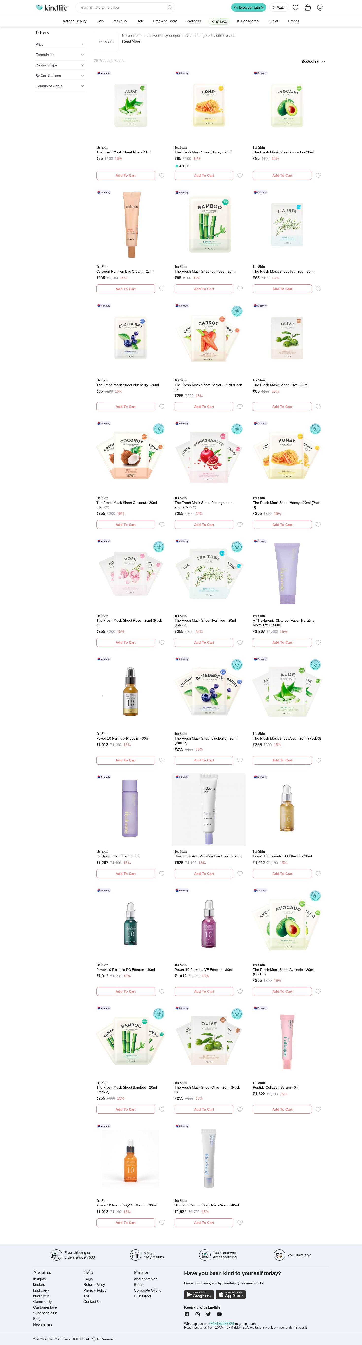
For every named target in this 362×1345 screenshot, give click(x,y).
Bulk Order (142, 1296)
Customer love (45, 1307)
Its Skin (102, 147)
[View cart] (308, 7)
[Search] (170, 7)
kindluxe (219, 21)
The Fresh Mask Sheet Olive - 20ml (280, 385)
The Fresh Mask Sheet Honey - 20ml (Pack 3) (286, 505)
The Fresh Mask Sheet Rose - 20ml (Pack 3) (129, 622)
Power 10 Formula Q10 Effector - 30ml (126, 1205)
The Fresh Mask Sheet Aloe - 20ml (123, 152)
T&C (87, 1296)
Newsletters (42, 1324)
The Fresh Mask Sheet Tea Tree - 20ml (283, 271)
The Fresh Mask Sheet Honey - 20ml (203, 152)
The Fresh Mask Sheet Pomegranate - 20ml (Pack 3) (205, 505)
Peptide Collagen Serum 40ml (276, 1087)
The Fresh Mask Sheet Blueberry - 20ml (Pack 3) (206, 740)
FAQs (88, 1279)
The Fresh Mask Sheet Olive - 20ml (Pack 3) (207, 1089)
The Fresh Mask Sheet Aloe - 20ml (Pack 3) (287, 738)
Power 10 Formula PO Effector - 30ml (125, 970)
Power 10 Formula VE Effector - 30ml (204, 970)
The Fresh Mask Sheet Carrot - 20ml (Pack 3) (208, 387)
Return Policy (94, 1285)
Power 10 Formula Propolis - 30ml (122, 738)
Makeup (120, 21)
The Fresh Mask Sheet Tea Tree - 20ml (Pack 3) (205, 622)
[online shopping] (52, 7)
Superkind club (45, 1313)
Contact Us (92, 1301)
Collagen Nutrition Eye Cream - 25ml (124, 271)
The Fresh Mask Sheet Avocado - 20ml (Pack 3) (283, 972)
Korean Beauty (75, 21)
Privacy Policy (95, 1290)
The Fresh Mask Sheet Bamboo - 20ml (205, 271)
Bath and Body (165, 21)
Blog (36, 1318)
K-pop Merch (248, 21)
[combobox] (125, 7)
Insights (39, 1279)
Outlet (273, 21)
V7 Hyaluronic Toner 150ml (117, 856)
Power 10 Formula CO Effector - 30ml (282, 856)
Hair (139, 21)
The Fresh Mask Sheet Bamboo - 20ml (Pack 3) (126, 1089)
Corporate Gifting (147, 1290)
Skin (100, 21)
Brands (293, 21)
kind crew (41, 1290)
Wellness (194, 21)
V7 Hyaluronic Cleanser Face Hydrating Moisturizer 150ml (283, 622)
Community (42, 1301)
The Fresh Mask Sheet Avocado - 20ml (283, 152)
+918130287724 (221, 1323)
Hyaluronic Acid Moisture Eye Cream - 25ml (208, 856)
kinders (39, 1285)
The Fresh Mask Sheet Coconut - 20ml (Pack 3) (126, 505)
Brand (139, 1285)
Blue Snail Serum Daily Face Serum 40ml (207, 1205)
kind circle (41, 1296)
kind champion (145, 1279)
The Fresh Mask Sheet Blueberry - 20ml (127, 385)
